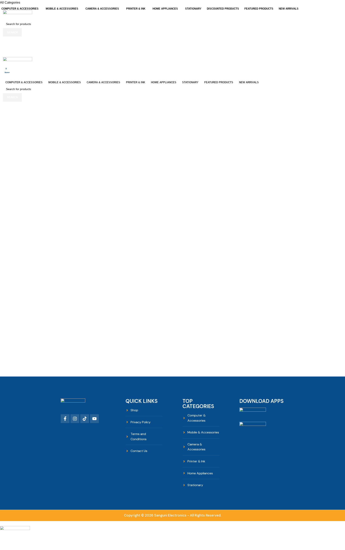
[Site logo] (17, 15)
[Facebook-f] (65, 418)
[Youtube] (94, 418)
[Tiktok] (84, 418)
